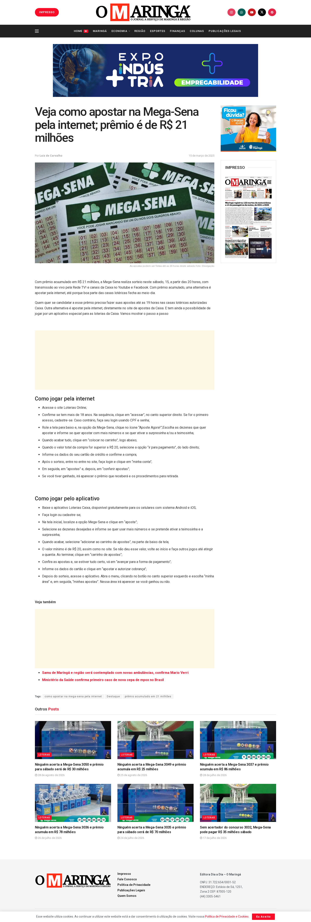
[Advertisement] (124, 360)
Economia (119, 31)
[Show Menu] (37, 31)
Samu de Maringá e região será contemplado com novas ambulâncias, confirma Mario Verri (115, 673)
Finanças (177, 31)
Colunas (197, 31)
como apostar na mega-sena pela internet (73, 696)
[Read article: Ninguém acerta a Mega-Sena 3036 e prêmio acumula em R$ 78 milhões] (73, 803)
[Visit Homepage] (143, 12)
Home (80, 31)
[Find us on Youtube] (252, 12)
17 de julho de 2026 (214, 837)
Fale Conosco (127, 879)
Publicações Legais (225, 31)
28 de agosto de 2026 (51, 775)
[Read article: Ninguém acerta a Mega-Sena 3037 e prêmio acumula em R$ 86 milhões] (238, 740)
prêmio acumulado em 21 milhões (148, 696)
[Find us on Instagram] (231, 12)
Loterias (44, 754)
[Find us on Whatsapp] (242, 12)
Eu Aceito (263, 916)
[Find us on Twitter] (262, 12)
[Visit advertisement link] (155, 70)
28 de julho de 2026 (214, 775)
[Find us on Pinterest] (272, 12)
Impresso (124, 873)
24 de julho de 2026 (132, 837)
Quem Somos (126, 895)
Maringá (100, 31)
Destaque (113, 696)
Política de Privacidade (133, 884)
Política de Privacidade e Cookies (227, 916)
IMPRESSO (47, 12)
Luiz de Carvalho (51, 155)
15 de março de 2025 (201, 155)
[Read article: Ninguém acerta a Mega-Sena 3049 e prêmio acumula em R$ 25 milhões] (155, 740)
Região (139, 31)
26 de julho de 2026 (49, 837)
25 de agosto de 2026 (133, 775)
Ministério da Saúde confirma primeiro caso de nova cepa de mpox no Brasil (103, 680)
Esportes (157, 31)
